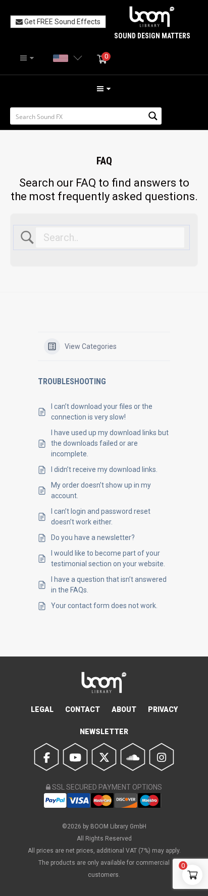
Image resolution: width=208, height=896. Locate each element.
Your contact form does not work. (104, 606)
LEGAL (42, 709)
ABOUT (124, 709)
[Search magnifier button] (153, 116)
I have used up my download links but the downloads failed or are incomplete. (110, 443)
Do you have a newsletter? (93, 537)
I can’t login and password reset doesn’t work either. (100, 516)
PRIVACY (163, 709)
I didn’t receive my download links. (104, 469)
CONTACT (82, 709)
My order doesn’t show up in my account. (101, 490)
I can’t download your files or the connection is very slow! (101, 411)
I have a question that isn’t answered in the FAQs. (109, 584)
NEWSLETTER (104, 732)
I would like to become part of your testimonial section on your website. (108, 558)
